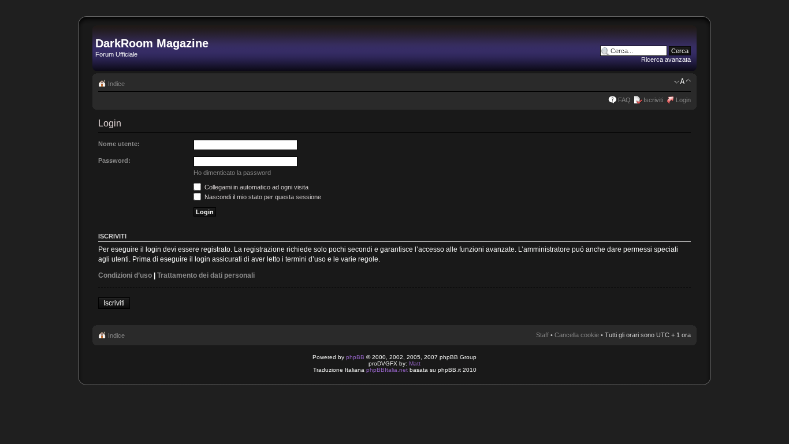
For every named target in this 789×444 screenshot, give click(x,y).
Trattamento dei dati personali (206, 275)
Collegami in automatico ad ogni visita (255, 187)
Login (683, 99)
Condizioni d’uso (125, 275)
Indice (116, 83)
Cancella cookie (576, 334)
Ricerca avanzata (666, 59)
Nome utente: (119, 143)
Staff (542, 334)
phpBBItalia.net (387, 370)
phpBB (355, 357)
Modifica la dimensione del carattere (682, 81)
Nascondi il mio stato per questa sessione (262, 196)
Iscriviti (653, 99)
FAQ (624, 99)
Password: (114, 160)
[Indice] (102, 31)
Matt (414, 363)
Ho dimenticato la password (232, 172)
